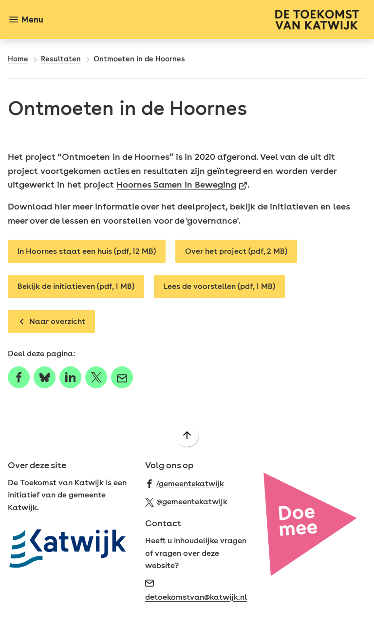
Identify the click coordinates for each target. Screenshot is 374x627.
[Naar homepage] (208, 19)
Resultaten (61, 59)
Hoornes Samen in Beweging (181, 184)
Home (18, 59)
